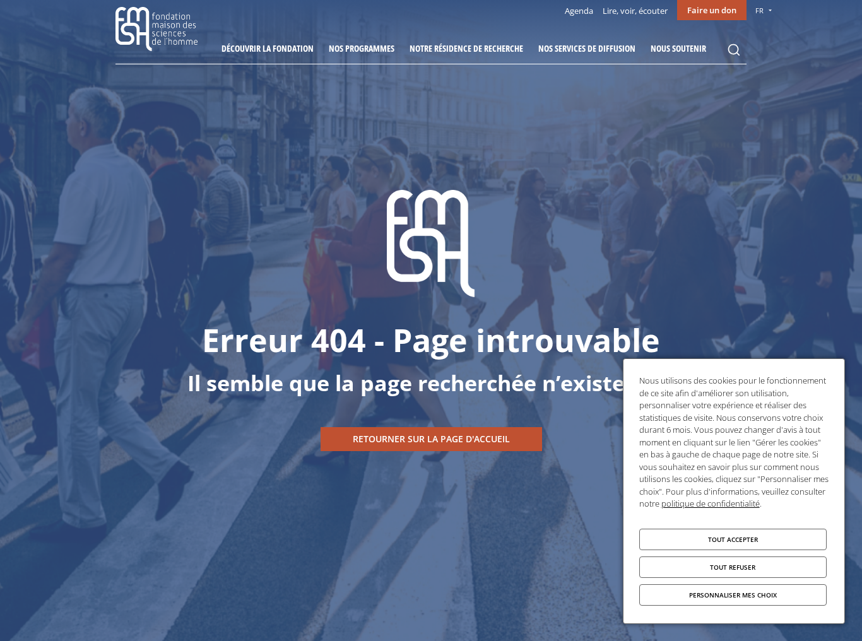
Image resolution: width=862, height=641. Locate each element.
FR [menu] (759, 10)
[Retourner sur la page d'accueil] (431, 439)
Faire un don (711, 10)
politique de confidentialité (710, 503)
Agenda (579, 10)
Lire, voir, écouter (635, 10)
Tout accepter (733, 539)
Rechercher (734, 49)
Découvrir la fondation (267, 48)
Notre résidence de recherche (466, 48)
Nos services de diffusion (586, 48)
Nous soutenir (678, 48)
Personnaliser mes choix (733, 595)
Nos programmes (361, 48)
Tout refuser (732, 567)
